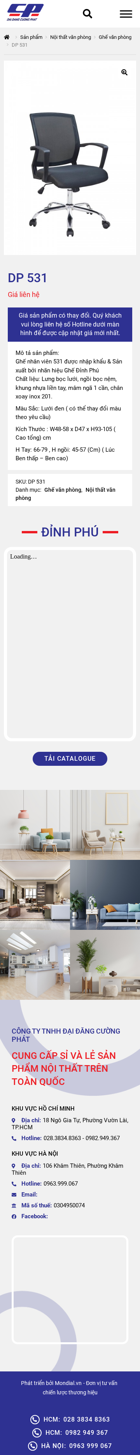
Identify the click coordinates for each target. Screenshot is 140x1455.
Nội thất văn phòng (70, 37)
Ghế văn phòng (115, 37)
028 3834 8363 (77, 1419)
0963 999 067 (76, 1446)
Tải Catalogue (70, 758)
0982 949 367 (77, 1432)
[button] (124, 72)
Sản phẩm (31, 37)
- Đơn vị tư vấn (100, 1383)
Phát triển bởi (37, 1383)
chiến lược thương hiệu (70, 1392)
